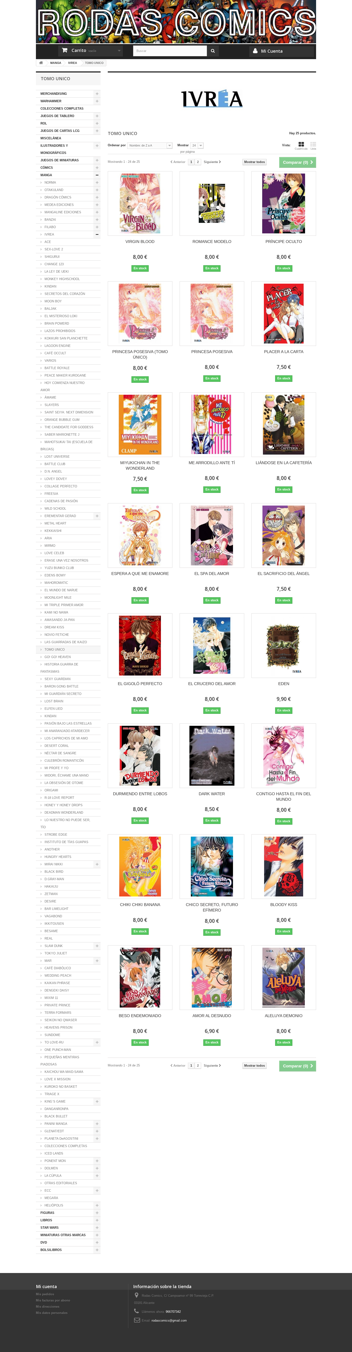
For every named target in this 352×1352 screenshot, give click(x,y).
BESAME (51, 931)
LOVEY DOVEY (55, 479)
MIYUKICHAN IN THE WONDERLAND (140, 466)
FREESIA (51, 494)
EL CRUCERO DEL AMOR (212, 684)
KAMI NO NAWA (56, 612)
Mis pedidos (45, 1294)
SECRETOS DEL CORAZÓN (64, 294)
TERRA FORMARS (57, 1012)
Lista (313, 148)
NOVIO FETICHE (56, 635)
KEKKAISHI (53, 531)
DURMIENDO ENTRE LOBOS (140, 794)
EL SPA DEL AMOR (211, 573)
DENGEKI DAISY (56, 990)
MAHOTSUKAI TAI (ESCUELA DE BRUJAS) (66, 445)
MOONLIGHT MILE (58, 597)
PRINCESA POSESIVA (212, 351)
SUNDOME (52, 1035)
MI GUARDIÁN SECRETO (62, 694)
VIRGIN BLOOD (139, 241)
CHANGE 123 (54, 264)
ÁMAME (50, 397)
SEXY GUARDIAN (57, 679)
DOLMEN (51, 1168)
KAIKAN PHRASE (57, 983)
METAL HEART (55, 523)
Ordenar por (117, 145)
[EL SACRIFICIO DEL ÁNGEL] (284, 535)
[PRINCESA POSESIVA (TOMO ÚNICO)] (140, 314)
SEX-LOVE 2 (53, 249)
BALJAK (50, 308)
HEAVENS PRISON (58, 1027)
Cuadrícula (301, 148)
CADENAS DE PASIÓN (61, 501)
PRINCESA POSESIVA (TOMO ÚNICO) (140, 354)
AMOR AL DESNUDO (212, 1016)
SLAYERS (51, 405)
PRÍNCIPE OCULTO (284, 241)
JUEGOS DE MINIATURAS (59, 160)
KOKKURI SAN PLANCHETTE (66, 338)
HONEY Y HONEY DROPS (63, 805)
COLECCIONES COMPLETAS (62, 108)
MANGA (46, 175)
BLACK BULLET (56, 1116)
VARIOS (50, 360)
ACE (47, 242)
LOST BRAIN (53, 701)
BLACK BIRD (53, 871)
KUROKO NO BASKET (60, 1086)
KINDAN (50, 286)
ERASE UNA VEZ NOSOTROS (66, 560)
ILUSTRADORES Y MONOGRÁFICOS (54, 149)
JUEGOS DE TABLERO (57, 116)
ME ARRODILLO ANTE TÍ (212, 463)
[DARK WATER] (212, 756)
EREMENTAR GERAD (60, 516)
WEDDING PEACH (57, 975)
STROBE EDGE (55, 834)
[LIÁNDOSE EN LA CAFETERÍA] (284, 425)
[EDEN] (284, 646)
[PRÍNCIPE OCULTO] (284, 203)
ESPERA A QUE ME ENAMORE (140, 573)
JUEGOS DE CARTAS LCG (59, 131)
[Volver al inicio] (40, 63)
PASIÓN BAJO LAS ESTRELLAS (68, 723)
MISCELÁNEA (50, 138)
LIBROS (46, 1220)
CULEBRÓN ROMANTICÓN (64, 760)
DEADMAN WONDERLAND (63, 812)
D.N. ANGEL (53, 471)
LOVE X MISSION (57, 1079)
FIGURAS (47, 1213)
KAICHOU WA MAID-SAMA (63, 1072)
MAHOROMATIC (56, 583)
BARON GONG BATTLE (61, 686)
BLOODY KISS (283, 904)
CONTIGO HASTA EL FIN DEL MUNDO (283, 797)
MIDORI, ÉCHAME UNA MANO (66, 775)
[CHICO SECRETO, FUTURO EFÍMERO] (212, 866)
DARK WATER (212, 794)
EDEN (283, 684)
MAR (47, 961)
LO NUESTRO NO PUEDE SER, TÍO (65, 823)
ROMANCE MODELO (212, 241)
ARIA (48, 538)
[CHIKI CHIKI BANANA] (140, 866)
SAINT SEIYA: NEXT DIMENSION (68, 412)
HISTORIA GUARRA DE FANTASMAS (59, 668)
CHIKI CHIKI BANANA (140, 904)
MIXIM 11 (51, 998)
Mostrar (183, 145)
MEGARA (51, 1198)
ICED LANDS (53, 1153)
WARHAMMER (50, 101)
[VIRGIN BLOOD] (140, 203)
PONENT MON (55, 1161)
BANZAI (50, 219)
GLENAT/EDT (54, 1131)
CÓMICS (46, 167)
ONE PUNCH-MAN (57, 1050)
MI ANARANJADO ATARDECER (67, 731)
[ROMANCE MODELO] (212, 203)
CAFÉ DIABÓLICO (57, 968)
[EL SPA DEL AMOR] (212, 535)
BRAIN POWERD (56, 323)
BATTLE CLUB (54, 464)
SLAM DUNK (53, 946)
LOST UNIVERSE (57, 456)
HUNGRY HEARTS (57, 857)
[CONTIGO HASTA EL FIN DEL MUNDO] (284, 756)
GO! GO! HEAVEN (57, 657)
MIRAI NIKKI (53, 864)
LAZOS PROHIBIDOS (59, 331)
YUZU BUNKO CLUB (59, 568)
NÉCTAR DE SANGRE (60, 753)
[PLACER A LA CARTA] (284, 314)
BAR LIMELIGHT (56, 909)
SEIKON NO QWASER (60, 1020)
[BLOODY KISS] (284, 866)
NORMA (50, 182)
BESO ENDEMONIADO (140, 1016)
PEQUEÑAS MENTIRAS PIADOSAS (59, 1060)
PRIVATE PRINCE (57, 1005)
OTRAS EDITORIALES (60, 1183)
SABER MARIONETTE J (61, 434)
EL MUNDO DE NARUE (61, 590)
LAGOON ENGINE (57, 346)
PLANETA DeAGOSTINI (61, 1138)
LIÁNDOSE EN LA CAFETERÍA (284, 463)
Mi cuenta (46, 1286)
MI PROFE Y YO (56, 768)
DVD (43, 1242)
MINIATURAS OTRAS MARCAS (63, 1235)
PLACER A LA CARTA (283, 351)
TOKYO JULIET (55, 953)
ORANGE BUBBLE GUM (61, 420)
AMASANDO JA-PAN (59, 620)
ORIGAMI (51, 790)
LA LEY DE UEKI (56, 271)
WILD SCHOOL (55, 508)
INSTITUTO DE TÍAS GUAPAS (66, 842)
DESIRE (50, 901)
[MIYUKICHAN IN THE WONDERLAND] (140, 425)
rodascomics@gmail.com (169, 1320)
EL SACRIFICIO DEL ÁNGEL (284, 573)
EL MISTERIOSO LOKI (60, 316)
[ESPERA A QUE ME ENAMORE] (140, 535)
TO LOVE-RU (53, 1042)
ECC (47, 1190)
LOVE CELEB (54, 553)
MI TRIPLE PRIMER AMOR (63, 605)
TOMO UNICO (54, 649)
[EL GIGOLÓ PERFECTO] (140, 646)
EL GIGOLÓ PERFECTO (140, 684)
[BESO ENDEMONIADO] (140, 978)
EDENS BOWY (55, 575)
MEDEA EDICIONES (59, 205)
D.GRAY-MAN (54, 879)
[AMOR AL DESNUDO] (212, 978)
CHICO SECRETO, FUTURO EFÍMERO (212, 907)
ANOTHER (52, 849)
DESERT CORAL (56, 746)
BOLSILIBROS (51, 1250)
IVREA (49, 234)
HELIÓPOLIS (53, 1205)
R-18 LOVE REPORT (59, 798)
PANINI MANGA (55, 1124)
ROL (43, 123)
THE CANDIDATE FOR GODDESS (68, 427)
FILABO (50, 227)
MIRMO (49, 545)
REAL (48, 938)
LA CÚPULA (53, 1175)
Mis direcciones (47, 1306)
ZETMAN (50, 894)
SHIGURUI (52, 257)
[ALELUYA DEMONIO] (284, 978)
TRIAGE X (51, 1094)
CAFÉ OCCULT (55, 353)
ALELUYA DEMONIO (283, 1016)
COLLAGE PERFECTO (60, 486)
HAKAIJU (51, 886)
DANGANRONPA (56, 1109)
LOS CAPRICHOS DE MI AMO (66, 738)
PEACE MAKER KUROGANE (65, 375)
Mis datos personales (52, 1313)
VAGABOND (53, 916)
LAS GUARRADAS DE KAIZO (65, 642)
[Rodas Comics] (176, 21)
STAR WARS (49, 1227)
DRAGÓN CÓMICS (57, 197)
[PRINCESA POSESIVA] (212, 314)
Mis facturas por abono (53, 1300)
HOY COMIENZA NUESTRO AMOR (62, 386)
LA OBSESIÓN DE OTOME (63, 783)
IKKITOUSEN (54, 923)
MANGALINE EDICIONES (62, 212)
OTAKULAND (53, 190)
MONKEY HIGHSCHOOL (62, 279)
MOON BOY (53, 301)
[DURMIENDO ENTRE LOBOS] (140, 756)
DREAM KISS (54, 627)
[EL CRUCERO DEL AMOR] (212, 646)
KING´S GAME (55, 1101)
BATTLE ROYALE (57, 368)
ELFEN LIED (53, 708)
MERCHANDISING (53, 94)
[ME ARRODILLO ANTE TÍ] (212, 425)
